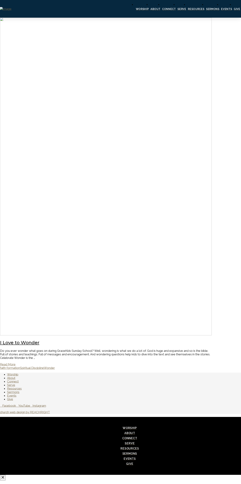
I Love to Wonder (19, 342)
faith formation (10, 368)
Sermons (13, 392)
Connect (13, 381)
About (11, 378)
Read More (8, 364)
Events (11, 395)
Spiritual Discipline (32, 368)
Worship (12, 374)
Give (10, 399)
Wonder (49, 368)
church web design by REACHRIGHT (25, 412)
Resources (14, 388)
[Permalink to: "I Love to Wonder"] (106, 334)
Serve (11, 385)
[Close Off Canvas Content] (3, 477)
